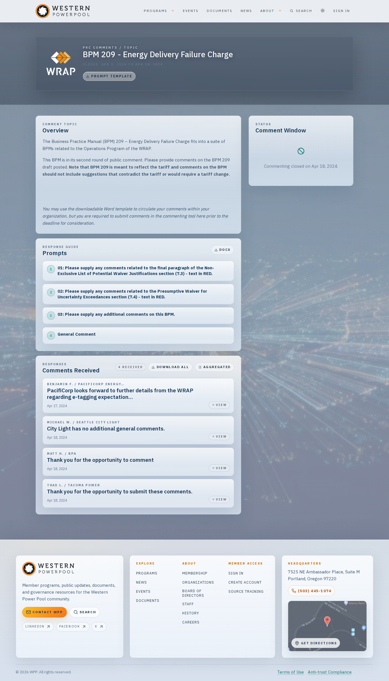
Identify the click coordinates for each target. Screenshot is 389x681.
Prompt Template (111, 76)
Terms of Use (290, 672)
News (141, 582)
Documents (147, 600)
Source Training (246, 591)
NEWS (246, 11)
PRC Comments (100, 47)
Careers (191, 622)
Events (143, 591)
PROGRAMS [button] (156, 11)
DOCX (225, 249)
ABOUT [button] (268, 11)
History (190, 613)
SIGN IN (341, 11)
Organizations (198, 582)
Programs (146, 573)
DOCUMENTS (219, 11)
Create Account (245, 582)
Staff (188, 604)
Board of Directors (193, 593)
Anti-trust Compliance (330, 672)
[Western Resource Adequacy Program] (61, 63)
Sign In (235, 573)
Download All (173, 367)
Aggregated (217, 367)
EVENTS (191, 11)
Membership (194, 573)
